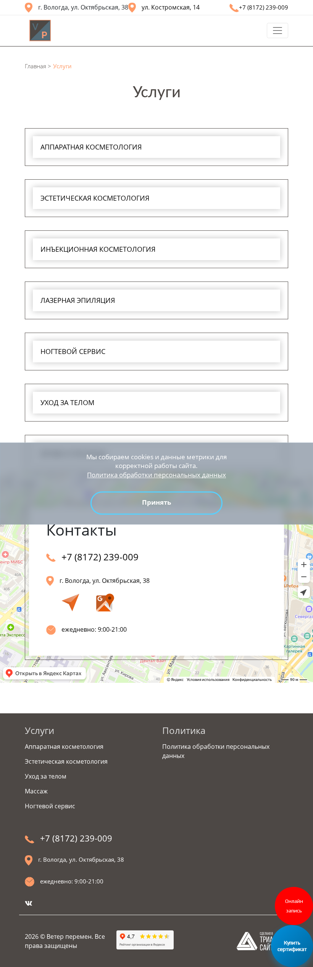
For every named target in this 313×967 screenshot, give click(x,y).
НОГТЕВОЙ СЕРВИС (72, 351)
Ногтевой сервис (50, 806)
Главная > (38, 66)
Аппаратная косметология (64, 746)
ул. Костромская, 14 (171, 7)
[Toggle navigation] (277, 30)
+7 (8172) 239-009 (263, 7)
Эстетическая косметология (66, 761)
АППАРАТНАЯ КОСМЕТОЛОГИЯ (91, 146)
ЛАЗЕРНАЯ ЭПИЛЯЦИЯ (77, 300)
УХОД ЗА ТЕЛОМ (67, 402)
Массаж (36, 791)
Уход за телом (45, 776)
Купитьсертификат (292, 946)
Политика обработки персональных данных (156, 474)
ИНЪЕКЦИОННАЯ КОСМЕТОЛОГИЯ (97, 249)
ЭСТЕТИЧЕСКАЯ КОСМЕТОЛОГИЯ (94, 198)
